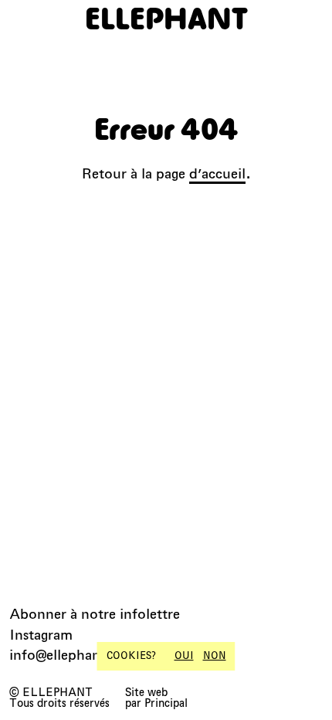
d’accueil (217, 173)
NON (214, 655)
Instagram (41, 635)
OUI (184, 655)
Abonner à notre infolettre (94, 614)
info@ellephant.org (70, 655)
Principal (166, 703)
